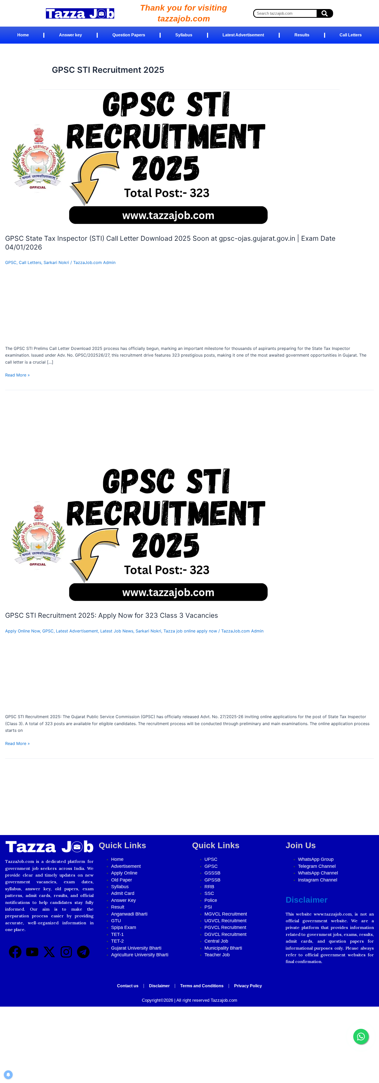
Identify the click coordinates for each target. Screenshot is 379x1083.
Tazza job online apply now (190, 630)
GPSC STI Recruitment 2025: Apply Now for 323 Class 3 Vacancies (111, 615)
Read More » (17, 375)
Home (23, 35)
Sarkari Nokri (56, 262)
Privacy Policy (248, 986)
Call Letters (351, 35)
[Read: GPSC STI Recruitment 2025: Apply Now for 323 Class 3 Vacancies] (137, 535)
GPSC (11, 262)
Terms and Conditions (202, 986)
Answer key (70, 35)
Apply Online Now (22, 630)
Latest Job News (116, 630)
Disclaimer (306, 899)
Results (301, 35)
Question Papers (128, 35)
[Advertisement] (160, 307)
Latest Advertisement (243, 35)
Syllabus (183, 35)
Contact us (127, 986)
